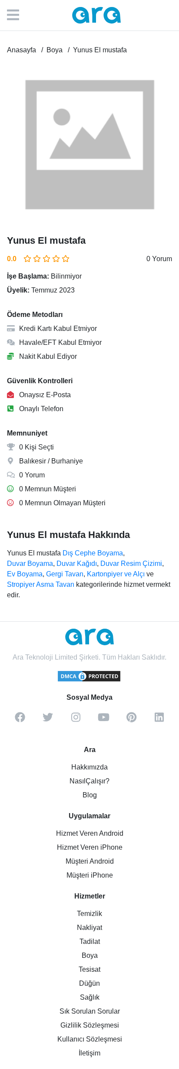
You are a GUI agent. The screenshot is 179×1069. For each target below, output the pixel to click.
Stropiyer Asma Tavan (40, 584)
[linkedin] (159, 720)
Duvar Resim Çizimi (131, 563)
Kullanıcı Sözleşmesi (89, 1039)
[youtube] (103, 720)
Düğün (89, 983)
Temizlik (89, 913)
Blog (90, 795)
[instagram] (75, 720)
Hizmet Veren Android (89, 833)
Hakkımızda (89, 767)
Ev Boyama (25, 574)
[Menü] (17, 15)
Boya (90, 955)
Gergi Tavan (64, 574)
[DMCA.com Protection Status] (89, 680)
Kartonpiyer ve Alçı (116, 574)
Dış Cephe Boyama (93, 553)
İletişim (89, 1053)
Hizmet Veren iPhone (90, 847)
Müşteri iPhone (89, 875)
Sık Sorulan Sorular (90, 1011)
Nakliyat (89, 927)
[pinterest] (131, 720)
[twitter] (47, 720)
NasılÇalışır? (89, 781)
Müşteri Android (90, 861)
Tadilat (90, 941)
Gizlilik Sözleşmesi (89, 1025)
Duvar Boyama (30, 563)
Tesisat (89, 969)
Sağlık (89, 997)
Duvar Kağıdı (76, 563)
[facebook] (20, 720)
